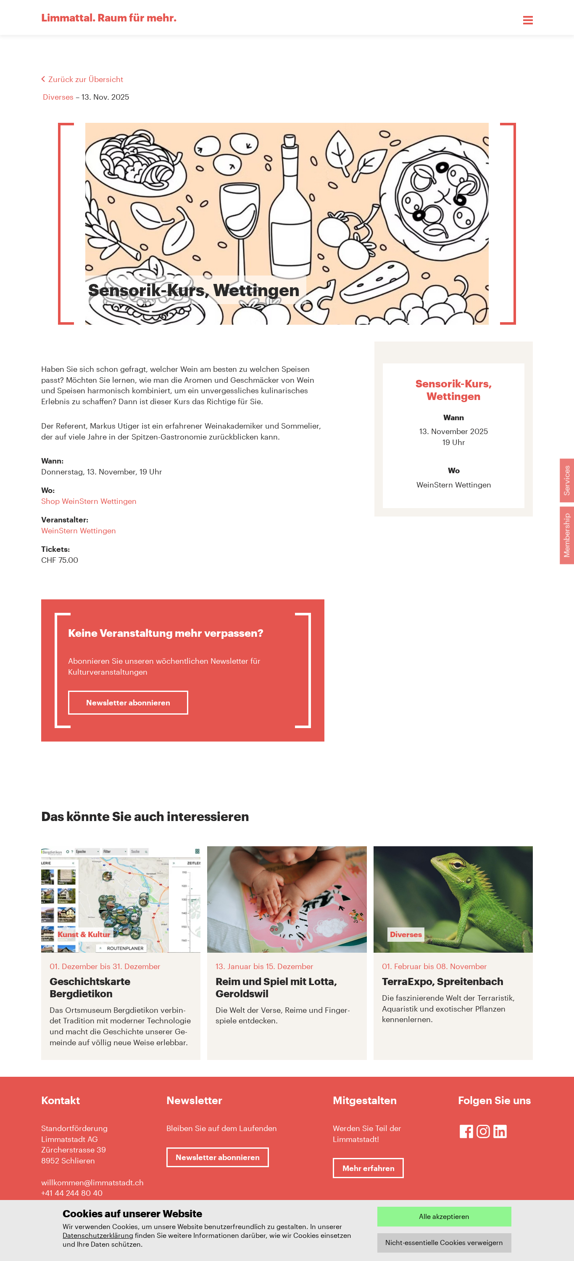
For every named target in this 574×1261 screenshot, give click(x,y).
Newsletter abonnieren (128, 702)
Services (566, 481)
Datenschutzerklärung (98, 1235)
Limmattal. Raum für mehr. (108, 17)
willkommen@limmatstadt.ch (92, 1182)
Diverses (58, 96)
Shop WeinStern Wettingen (89, 501)
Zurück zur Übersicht (85, 79)
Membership (566, 536)
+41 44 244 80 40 (72, 1192)
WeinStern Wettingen (78, 530)
